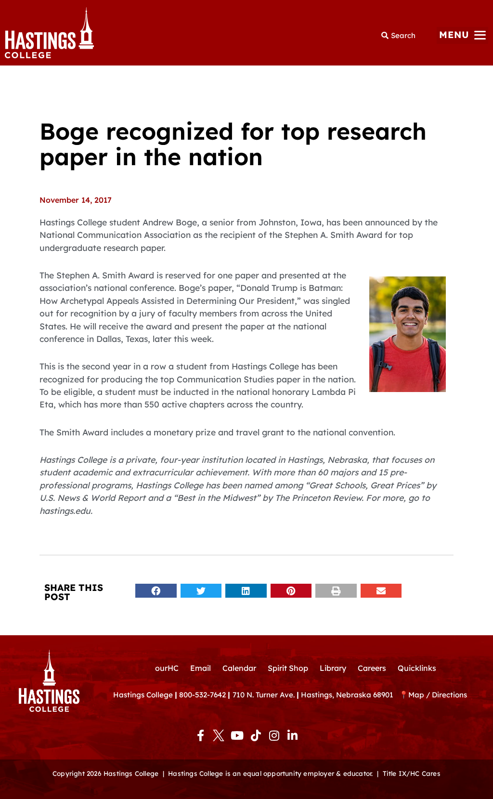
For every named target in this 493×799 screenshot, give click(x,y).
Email (200, 668)
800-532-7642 (202, 694)
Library (333, 668)
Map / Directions (437, 694)
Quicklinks (417, 668)
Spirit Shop (288, 668)
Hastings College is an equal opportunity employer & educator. (270, 773)
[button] (462, 35)
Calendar (239, 668)
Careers (372, 668)
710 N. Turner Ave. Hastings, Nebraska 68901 (316, 694)
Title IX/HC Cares (412, 773)
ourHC (167, 668)
